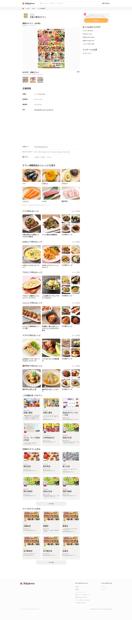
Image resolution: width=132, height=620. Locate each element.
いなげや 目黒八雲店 (88, 44)
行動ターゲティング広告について (82, 594)
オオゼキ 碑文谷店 (88, 30)
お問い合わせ (106, 3)
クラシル (103, 586)
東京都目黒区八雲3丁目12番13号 (43, 110)
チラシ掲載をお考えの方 (80, 602)
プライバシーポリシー (80, 592)
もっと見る (76, 211)
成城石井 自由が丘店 (88, 40)
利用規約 (77, 589)
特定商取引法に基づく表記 (81, 597)
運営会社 (77, 586)
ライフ (32, 15)
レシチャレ (103, 589)
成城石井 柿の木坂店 (88, 37)
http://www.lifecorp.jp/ (41, 146)
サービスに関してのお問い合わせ (82, 600)
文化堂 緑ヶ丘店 (87, 34)
